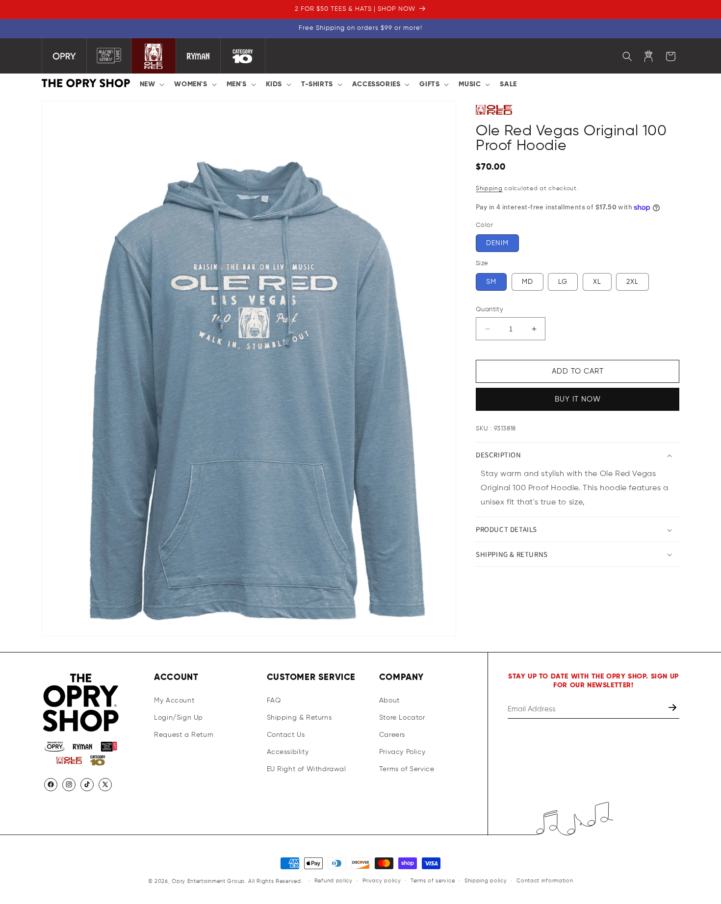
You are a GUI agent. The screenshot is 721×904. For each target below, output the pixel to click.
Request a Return (184, 734)
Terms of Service (407, 769)
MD (527, 281)
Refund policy (333, 880)
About (389, 700)
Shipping (489, 189)
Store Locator (402, 717)
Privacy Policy (402, 752)
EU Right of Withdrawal (306, 769)
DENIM (497, 243)
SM (491, 281)
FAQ (274, 700)
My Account (174, 700)
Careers (392, 734)
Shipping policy (485, 880)
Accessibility (288, 752)
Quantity (489, 309)
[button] (151, 84)
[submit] (673, 709)
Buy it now (578, 399)
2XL (632, 281)
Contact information (544, 880)
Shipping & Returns (299, 717)
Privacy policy (381, 880)
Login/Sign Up (178, 717)
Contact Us (286, 734)
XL (597, 281)
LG (562, 281)
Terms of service (433, 880)
